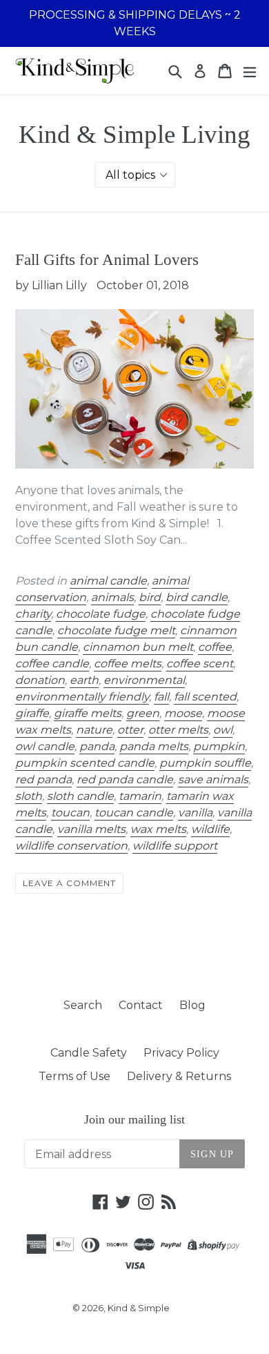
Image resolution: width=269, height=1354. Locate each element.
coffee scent (199, 663)
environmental (144, 680)
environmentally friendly (82, 696)
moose (183, 713)
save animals (213, 779)
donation (40, 680)
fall (161, 696)
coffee (215, 647)
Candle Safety (88, 1052)
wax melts (158, 829)
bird (150, 597)
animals (112, 597)
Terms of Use (74, 1076)
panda (96, 746)
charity (33, 613)
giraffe (32, 713)
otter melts (178, 729)
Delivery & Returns (179, 1076)
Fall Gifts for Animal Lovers (107, 259)
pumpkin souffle (205, 762)
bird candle (197, 597)
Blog (192, 1005)
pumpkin (219, 746)
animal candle (108, 580)
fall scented (205, 696)
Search (82, 1005)
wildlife (210, 829)
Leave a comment (69, 883)
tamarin (140, 796)
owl (222, 729)
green (142, 713)
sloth (28, 796)
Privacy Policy (181, 1052)
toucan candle (133, 812)
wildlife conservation (71, 845)
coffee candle (52, 663)
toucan (70, 812)
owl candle (44, 746)
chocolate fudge (101, 613)
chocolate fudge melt (116, 630)
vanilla (195, 812)
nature (94, 729)
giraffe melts (87, 713)
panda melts (153, 746)
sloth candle (80, 796)
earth (84, 680)
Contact (141, 1005)
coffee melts (127, 663)
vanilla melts (91, 829)
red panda (43, 779)
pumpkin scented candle (85, 762)
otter (130, 729)
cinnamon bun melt (138, 647)
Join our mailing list (134, 1119)
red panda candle (125, 779)
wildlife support (174, 845)
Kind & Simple (139, 1307)
